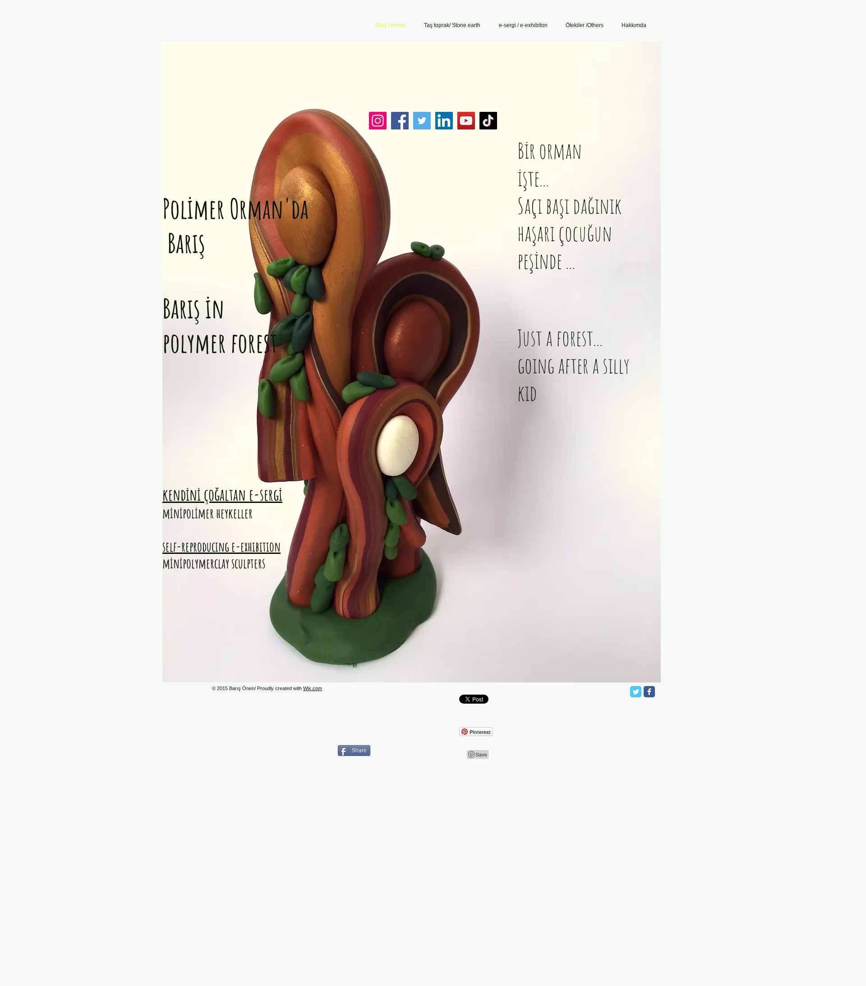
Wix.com (312, 688)
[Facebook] (400, 120)
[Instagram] (378, 120)
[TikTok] (488, 120)
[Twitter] (422, 120)
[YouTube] (466, 120)
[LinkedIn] (444, 120)
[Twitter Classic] (635, 691)
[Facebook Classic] (649, 691)
